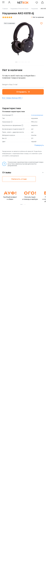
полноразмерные (37, 115)
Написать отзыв (19, 179)
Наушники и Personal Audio (19, 8)
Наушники (34, 8)
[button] (21, 204)
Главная (5, 8)
